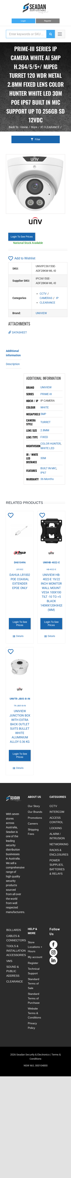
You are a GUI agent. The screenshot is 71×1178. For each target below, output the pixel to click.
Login (23, 21)
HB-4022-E (51, 569)
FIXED (44, 437)
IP (57, 298)
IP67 (43, 472)
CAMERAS (46, 298)
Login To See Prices (22, 236)
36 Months (47, 479)
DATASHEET (19, 332)
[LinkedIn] (53, 960)
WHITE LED (47, 448)
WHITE (44, 407)
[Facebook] (53, 944)
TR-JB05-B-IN (20, 706)
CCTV (43, 293)
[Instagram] (53, 952)
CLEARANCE (47, 302)
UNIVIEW (41, 313)
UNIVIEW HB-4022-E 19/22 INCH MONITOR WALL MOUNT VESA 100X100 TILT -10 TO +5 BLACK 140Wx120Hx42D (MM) (51, 592)
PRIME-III (46, 394)
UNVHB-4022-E (51, 562)
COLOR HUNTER (50, 443)
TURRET (45, 422)
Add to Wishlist (24, 258)
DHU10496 (20, 562)
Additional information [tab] (13, 353)
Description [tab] (13, 364)
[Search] (50, 34)
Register (47, 21)
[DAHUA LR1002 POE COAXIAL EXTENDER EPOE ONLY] (20, 533)
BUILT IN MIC (48, 468)
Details (19, 636)
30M (43, 458)
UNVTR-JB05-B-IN (20, 698)
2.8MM (44, 430)
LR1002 (19, 569)
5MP (43, 414)
